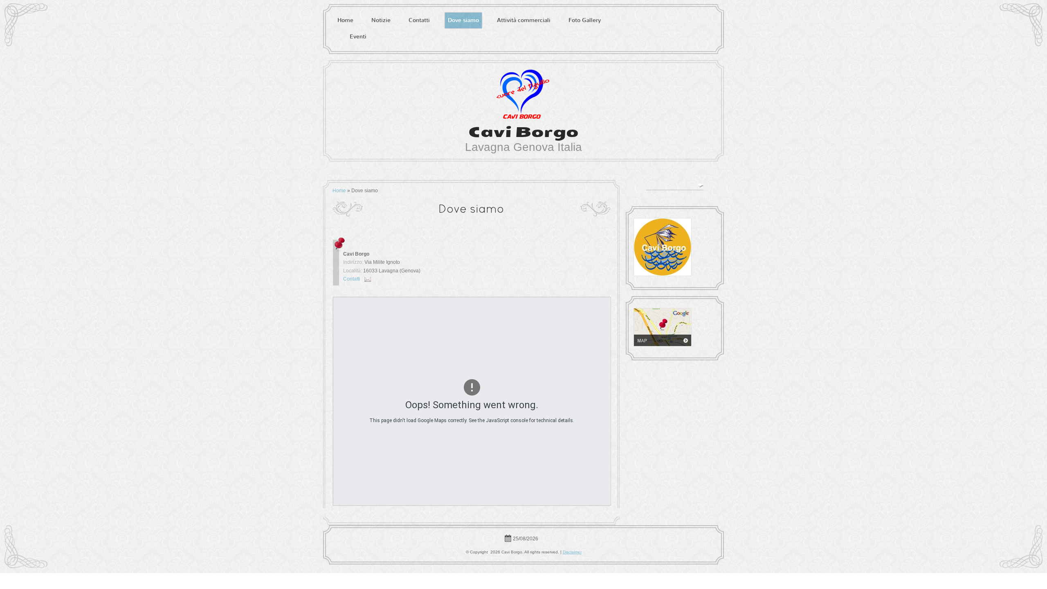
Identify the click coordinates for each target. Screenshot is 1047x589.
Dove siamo (463, 20)
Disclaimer (572, 552)
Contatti (419, 20)
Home (345, 20)
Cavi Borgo (523, 132)
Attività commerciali (523, 20)
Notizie (381, 20)
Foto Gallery (584, 20)
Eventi (358, 36)
